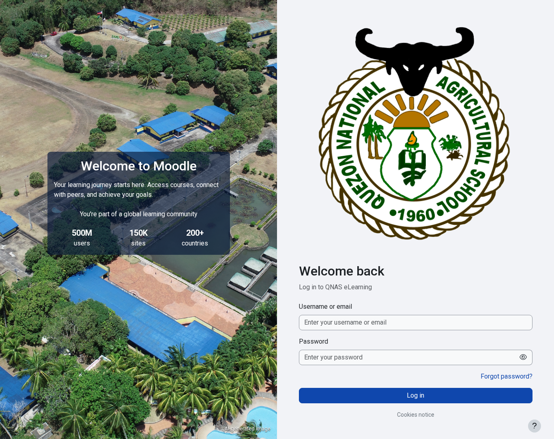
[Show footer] (534, 426)
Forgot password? (507, 376)
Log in (415, 395)
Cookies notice (415, 414)
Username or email (325, 306)
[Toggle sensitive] (523, 357)
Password (313, 341)
